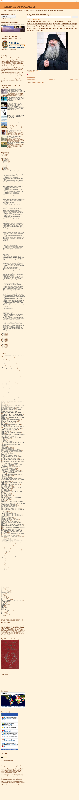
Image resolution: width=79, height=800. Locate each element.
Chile (2, 561)
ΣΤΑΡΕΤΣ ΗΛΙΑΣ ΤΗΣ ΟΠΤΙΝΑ (7, 518)
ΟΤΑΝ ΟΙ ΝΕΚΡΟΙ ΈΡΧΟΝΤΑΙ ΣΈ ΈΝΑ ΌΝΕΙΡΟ (11, 478)
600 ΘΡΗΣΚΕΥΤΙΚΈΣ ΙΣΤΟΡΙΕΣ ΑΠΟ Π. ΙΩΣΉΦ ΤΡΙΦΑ (12, 355)
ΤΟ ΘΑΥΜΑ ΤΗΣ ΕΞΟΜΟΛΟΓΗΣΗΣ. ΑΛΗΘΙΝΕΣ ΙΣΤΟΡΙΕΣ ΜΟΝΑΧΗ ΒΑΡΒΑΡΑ (11, 543)
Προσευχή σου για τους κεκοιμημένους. (9, 505)
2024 (3, 157)
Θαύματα (3, 423)
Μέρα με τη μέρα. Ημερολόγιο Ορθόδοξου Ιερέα (11, 450)
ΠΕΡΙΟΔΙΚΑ (3, 496)
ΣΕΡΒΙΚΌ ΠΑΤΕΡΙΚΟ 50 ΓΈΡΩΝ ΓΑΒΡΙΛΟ (11, 198)
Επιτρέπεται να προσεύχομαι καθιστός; (10, 268)
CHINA (2, 562)
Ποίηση (2, 500)
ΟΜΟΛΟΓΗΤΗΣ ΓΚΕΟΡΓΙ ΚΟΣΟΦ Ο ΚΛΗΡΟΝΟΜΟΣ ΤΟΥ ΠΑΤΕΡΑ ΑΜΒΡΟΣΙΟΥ (12, 475)
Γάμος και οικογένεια (5, 393)
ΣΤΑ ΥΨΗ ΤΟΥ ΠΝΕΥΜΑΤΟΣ (7, 517)
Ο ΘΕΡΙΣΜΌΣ (5, 254)
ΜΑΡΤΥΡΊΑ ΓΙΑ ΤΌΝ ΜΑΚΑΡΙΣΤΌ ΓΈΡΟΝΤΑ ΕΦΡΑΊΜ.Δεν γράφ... (11, 217)
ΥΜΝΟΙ (2, 547)
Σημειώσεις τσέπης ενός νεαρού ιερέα (8, 513)
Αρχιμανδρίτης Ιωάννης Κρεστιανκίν (8, 382)
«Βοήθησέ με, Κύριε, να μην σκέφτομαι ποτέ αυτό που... (13, 295)
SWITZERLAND (4, 604)
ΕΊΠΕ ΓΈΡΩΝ (5, 239)
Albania (2, 552)
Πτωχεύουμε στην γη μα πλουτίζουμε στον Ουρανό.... (13, 226)
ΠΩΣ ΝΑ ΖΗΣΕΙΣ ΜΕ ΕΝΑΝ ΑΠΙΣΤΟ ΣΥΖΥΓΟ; (10, 508)
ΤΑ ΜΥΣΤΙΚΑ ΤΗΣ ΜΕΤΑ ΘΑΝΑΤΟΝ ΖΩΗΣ (9, 535)
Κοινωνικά (3, 446)
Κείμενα (2, 439)
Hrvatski (2, 574)
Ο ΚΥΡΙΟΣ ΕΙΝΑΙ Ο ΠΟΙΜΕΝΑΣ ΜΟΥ (8, 468)
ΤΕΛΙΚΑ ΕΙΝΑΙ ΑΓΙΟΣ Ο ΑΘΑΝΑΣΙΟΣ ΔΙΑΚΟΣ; (11, 319)
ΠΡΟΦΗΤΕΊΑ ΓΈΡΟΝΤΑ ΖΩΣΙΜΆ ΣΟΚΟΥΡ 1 (11, 192)
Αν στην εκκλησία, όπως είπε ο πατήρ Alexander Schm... (13, 257)
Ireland (2, 578)
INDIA (2, 576)
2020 (3, 334)
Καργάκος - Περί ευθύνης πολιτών (9, 273)
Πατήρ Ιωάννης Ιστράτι (5, 489)
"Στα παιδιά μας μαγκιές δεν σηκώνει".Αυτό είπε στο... (13, 186)
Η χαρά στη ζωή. (6, 255)
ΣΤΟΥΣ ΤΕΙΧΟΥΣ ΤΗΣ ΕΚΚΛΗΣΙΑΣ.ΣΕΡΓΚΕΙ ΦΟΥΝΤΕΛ (12, 525)
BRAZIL (2, 559)
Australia (3, 554)
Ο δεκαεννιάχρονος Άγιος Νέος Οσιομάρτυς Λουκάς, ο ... (13, 325)
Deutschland (3, 566)
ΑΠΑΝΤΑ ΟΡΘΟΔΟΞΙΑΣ (19, 6)
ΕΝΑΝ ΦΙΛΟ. (5, 253)
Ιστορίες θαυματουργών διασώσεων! (8, 430)
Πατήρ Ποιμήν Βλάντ (5, 493)
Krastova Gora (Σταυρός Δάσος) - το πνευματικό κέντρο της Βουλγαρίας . (14, 123)
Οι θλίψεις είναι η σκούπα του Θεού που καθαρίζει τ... (13, 263)
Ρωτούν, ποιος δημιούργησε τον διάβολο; (10, 245)
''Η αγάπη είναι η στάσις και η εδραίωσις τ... (11, 210)
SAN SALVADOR (4, 601)
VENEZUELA (4, 609)
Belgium (2, 557)
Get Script (5, 749)
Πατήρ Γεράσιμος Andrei (6, 485)
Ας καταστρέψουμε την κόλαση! (7, 386)
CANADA (3, 560)
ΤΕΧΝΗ (2, 537)
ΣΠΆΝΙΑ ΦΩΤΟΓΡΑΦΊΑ (7, 213)
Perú (2, 594)
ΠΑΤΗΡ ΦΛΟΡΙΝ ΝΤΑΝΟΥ (6, 495)
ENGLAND (3, 569)
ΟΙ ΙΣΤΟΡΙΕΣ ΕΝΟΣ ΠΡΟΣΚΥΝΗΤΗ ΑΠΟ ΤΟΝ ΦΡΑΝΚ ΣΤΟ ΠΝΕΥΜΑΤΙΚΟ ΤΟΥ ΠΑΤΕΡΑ (12, 472)
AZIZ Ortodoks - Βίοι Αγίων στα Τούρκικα (9, 556)
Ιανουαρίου (5, 330)
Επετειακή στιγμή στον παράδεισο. (9, 195)
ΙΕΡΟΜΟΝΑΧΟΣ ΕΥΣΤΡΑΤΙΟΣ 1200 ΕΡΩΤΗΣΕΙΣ (11, 428)
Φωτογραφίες (4, 551)
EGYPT (2, 567)
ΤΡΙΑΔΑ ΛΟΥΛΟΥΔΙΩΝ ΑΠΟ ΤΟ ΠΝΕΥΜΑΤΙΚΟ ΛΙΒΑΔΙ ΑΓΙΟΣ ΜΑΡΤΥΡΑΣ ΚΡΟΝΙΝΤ (12, 545)
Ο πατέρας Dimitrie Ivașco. (8, 244)
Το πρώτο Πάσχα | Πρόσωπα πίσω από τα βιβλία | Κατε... (14, 318)
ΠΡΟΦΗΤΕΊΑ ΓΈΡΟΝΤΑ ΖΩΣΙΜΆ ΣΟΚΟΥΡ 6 (11, 175)
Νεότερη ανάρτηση (31, 79)
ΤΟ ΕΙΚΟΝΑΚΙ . (6, 176)
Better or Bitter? (6, 291)
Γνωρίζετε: (3, 396)
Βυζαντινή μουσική (5, 392)
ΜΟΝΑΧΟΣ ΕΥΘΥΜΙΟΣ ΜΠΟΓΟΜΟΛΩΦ (9, 458)
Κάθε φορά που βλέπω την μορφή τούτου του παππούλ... (14, 304)
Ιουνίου (4, 166)
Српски (2, 612)
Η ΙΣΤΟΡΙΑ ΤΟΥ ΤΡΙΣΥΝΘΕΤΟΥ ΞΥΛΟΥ (9, 129)
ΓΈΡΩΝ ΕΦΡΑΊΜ (6, 172)
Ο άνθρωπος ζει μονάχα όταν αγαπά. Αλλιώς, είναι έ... (13, 314)
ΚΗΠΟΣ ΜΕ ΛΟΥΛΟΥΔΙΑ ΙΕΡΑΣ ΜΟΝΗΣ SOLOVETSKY (12, 442)
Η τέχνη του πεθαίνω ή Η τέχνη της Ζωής (9, 420)
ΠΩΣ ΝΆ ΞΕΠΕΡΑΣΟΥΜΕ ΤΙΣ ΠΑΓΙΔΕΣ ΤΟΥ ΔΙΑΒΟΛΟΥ (12, 509)
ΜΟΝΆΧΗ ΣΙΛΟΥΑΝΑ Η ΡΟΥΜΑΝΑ (9, 185)
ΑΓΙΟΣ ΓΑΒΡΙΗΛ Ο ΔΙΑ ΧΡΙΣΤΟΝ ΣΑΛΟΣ (9, 361)
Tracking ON (14, 749)
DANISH (3, 565)
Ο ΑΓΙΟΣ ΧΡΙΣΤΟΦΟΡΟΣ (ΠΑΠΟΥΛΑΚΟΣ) (9, 463)
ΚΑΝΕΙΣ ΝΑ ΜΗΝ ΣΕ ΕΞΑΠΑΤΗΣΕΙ (8, 436)
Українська (3, 613)
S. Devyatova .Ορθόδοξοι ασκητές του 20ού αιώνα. (11, 600)
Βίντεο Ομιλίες (4, 391)
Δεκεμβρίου (5, 159)
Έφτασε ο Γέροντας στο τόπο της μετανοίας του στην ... (13, 223)
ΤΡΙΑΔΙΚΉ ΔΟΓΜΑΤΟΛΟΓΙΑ (6, 546)
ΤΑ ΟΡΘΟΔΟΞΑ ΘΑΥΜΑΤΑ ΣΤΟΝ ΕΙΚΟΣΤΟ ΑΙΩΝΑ (11, 536)
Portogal (3, 596)
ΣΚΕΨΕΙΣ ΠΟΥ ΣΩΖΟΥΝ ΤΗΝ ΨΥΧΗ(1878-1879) (11, 514)
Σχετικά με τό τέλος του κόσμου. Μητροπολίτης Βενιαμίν (12, 533)
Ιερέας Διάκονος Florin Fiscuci (8, 202)
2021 (3, 333)
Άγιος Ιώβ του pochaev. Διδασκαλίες (8, 363)
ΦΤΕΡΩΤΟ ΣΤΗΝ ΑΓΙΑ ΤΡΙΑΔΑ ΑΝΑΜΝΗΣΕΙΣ (10, 549)
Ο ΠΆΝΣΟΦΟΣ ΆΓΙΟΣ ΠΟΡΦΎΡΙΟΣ (8, 469)
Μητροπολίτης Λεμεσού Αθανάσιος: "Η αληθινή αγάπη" (13, 328)
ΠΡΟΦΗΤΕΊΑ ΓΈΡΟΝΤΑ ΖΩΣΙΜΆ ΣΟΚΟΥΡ (11, 193)
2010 (3, 346)
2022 (3, 332)
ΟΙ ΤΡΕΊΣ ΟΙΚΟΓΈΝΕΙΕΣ (8, 313)
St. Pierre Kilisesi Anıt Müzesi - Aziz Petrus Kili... (12, 326)
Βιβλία (2, 389)
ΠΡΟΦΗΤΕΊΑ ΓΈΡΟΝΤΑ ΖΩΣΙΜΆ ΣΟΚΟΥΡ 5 (11, 177)
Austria (2, 555)
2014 (3, 341)
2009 (3, 347)
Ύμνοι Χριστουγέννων (5, 548)
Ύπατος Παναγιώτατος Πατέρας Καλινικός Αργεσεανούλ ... (14, 199)
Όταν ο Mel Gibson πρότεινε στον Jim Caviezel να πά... (13, 241)
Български (3, 611)
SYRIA (2, 605)
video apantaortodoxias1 (6, 610)
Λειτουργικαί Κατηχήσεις (6, 447)
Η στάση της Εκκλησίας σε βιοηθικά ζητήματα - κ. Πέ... (13, 264)
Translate (11, 18)
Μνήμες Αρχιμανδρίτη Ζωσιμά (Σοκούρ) (9, 455)
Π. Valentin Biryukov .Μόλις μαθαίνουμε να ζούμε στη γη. (12, 479)
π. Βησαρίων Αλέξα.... (7, 222)
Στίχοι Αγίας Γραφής (5, 520)
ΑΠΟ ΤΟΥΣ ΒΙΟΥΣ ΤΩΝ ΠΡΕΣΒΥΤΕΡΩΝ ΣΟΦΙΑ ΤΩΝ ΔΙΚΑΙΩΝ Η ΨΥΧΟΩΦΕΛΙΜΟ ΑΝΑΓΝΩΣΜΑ (12, 376)
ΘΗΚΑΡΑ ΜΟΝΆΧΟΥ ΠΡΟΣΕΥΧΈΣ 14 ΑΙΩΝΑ (10, 424)
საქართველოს (4, 614)
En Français (3, 568)
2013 (3, 342)
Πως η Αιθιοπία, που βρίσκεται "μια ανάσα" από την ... (13, 181)
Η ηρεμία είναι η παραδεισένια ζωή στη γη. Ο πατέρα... (13, 288)
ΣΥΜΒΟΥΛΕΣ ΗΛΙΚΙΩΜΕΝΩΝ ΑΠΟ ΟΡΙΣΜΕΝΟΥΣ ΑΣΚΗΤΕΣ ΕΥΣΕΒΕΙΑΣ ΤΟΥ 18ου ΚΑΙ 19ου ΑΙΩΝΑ (11, 531)
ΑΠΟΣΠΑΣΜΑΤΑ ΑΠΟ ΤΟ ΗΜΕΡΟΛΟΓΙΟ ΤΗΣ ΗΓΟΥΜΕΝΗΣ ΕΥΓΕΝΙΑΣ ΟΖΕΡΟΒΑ (10, 378)
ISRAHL (2, 579)
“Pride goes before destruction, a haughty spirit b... (12, 183)
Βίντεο (2, 390)
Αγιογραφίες (3, 359)
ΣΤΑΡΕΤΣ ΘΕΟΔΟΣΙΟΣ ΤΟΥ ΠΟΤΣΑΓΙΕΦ (9, 519)
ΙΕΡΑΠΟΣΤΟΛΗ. (4, 425)
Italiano (2, 580)
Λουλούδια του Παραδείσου (7, 448)
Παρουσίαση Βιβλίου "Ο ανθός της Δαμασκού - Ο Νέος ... (13, 277)
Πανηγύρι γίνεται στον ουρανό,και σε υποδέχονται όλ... (13, 228)
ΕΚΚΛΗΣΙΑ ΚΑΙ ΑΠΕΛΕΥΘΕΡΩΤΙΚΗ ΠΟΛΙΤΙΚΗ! (12, 278)
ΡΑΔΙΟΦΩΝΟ (4, 511)
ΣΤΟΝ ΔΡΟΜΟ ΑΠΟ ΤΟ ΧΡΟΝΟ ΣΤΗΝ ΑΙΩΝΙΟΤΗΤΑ (12, 524)
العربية (2, 615)
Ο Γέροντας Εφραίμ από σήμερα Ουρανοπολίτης (12, 219)
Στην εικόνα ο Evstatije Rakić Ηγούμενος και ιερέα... (12, 287)
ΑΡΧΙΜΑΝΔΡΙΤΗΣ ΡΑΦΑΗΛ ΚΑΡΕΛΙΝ (9, 385)
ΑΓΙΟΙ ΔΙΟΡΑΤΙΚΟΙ (4, 360)
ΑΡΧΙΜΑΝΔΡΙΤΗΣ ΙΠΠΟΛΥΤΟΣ (7, 381)
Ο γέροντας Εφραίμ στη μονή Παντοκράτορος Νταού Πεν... (14, 171)
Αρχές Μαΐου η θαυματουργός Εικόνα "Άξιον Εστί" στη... (13, 270)
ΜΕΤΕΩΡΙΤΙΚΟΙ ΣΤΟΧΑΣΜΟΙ (7, 453)
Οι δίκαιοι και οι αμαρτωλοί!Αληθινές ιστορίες (10, 470)
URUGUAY (3, 607)
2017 (3, 338)
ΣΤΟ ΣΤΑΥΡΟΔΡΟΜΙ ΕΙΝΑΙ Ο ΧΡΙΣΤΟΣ (9, 521)
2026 (3, 154)
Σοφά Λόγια (32, 71)
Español (2, 570)
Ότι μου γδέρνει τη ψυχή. (7, 249)
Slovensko (3, 602)
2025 (3, 155)
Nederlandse (3, 586)
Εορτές (2, 403)
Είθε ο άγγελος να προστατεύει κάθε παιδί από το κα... (13, 191)
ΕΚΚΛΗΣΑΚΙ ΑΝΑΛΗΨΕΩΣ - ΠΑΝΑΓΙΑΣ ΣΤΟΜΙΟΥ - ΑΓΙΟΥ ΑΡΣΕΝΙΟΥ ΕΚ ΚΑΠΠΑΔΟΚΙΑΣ (15, 116)
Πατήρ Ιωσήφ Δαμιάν (5, 490)
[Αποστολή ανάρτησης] (40, 70)
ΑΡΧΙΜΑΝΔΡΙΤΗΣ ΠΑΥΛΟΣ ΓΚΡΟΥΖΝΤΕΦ (10, 384)
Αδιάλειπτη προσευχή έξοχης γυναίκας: (10, 283)
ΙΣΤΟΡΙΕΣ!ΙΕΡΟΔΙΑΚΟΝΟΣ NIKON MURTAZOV (11, 432)
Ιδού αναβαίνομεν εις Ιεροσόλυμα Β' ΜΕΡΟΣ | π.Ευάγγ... (13, 274)
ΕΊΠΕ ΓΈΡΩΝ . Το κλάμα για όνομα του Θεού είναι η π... (13, 250)
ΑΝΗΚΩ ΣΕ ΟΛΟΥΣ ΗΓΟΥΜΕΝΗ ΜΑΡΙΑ (9, 370)
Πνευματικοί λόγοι (4, 499)
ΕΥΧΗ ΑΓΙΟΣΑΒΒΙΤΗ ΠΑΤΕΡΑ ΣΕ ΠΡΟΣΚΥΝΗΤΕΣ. (14, 131)
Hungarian (3, 575)
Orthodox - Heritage (5, 590)
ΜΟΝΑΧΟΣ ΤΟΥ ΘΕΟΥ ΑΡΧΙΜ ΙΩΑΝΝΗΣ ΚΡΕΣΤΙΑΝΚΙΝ (12, 461)
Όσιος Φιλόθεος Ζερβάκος (6, 477)
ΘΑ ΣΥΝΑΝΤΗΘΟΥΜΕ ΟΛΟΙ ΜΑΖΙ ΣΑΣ (9, 421)
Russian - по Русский (5, 599)
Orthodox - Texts (4, 591)
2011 (3, 345)
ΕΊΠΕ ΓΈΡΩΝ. (5, 203)
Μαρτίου (5, 169)
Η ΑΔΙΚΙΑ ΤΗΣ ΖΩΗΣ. (11, 109)
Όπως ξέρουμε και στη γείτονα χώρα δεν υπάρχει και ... (13, 180)
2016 (3, 339)
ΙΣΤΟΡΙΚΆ (3, 433)
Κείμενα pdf (3, 440)
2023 (3, 158)
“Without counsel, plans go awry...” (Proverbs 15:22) (13, 238)
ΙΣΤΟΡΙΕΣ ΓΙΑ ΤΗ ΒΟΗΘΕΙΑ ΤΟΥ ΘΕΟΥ (9, 429)
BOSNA (2, 558)
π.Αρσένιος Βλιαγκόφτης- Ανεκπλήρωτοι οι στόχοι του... (13, 317)
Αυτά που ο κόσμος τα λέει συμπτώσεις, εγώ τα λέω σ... (13, 301)
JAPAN (2, 581)
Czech (2, 564)
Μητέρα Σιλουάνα (4, 454)
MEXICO (3, 585)
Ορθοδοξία (3, 476)
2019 (3, 335)
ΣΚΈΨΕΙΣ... (5, 201)
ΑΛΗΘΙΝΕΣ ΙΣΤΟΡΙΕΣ (5, 366)
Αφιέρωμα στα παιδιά (5, 388)
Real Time (9, 749)
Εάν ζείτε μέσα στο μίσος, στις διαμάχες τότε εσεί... (12, 256)
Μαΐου (4, 167)
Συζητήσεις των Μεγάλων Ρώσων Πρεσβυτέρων (11, 529)
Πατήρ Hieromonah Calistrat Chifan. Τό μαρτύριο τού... (13, 200)
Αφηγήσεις (3, 387)
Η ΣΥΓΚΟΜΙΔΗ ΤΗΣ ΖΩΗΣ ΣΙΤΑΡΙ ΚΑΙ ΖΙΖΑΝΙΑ (10, 419)
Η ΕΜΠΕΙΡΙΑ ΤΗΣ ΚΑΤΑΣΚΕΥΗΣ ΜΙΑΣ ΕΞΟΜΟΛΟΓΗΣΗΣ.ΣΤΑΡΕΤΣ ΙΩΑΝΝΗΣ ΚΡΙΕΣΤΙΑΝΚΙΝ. (12, 412)
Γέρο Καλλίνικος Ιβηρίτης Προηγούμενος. (10, 267)
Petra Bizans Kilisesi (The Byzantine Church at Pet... (13, 327)
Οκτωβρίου (5, 161)
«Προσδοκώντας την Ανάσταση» (9, 275)
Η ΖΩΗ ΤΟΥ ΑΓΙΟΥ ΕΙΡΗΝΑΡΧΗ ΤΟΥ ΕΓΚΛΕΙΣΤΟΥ (11, 414)
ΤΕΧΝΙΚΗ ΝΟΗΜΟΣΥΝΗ (6, 538)
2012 (3, 344)
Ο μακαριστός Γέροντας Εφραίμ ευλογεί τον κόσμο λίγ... (13, 224)
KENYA (2, 582)
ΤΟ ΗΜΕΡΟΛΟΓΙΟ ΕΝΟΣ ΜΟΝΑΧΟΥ (8, 539)
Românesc (3, 598)
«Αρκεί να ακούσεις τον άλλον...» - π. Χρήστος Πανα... (13, 276)
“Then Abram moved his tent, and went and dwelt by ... (13, 290)
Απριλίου (5, 168)
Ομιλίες (2, 473)
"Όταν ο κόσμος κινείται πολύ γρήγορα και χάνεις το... (13, 248)
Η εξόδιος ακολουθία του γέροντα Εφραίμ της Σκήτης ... (13, 225)
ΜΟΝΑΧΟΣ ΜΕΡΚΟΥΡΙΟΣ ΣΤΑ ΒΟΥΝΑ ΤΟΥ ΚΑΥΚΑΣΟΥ (12, 459)
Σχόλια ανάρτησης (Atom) (39, 82)
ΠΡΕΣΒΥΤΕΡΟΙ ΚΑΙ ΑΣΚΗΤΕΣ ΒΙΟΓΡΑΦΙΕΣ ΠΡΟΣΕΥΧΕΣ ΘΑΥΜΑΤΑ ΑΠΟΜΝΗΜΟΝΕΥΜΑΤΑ (13, 504)
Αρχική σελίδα (52, 79)
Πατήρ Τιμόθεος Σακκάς (6, 494)
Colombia (3, 563)
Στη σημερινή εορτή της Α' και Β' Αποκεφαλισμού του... (13, 247)
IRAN (2, 577)
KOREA (2, 583)
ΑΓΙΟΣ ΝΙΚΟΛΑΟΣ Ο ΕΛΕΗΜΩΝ (7, 364)
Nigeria (2, 588)
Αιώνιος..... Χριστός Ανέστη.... (8, 231)
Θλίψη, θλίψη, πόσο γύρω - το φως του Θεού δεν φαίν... (13, 258)
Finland (2, 572)
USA (2, 608)
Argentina (3, 553)
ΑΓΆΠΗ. (4, 194)
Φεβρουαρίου (5, 329)
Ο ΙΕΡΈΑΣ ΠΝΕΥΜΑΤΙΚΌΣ (8, 312)
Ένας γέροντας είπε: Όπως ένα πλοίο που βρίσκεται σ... (13, 286)
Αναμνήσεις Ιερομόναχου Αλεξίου (8, 369)
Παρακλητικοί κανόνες (5, 481)
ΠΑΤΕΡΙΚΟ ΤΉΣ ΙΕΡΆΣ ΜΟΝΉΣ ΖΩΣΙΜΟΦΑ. (10, 484)
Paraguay (3, 593)
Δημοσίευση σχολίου (31, 77)
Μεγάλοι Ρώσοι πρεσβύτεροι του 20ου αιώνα (10, 449)
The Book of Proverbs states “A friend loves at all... (12, 182)
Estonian (3, 571)
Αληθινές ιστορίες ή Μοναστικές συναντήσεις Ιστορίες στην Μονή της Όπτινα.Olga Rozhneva (12, 368)
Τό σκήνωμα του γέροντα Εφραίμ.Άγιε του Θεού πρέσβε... (14, 227)
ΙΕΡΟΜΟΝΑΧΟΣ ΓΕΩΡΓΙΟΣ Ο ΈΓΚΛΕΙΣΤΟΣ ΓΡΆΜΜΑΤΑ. (13, 426)
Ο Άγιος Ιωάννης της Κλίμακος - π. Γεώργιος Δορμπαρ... (13, 279)
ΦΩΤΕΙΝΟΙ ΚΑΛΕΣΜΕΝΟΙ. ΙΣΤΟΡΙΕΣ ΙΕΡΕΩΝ (10, 550)
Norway (2, 589)
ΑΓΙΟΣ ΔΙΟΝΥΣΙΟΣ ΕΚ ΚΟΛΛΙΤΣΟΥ (8, 362)
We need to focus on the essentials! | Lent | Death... (12, 269)
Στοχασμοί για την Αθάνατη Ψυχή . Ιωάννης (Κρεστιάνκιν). (13, 527)
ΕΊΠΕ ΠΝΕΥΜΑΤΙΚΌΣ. (7, 280)
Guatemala (3, 573)
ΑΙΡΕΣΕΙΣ (3, 365)
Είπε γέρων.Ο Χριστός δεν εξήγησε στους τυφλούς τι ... (13, 212)
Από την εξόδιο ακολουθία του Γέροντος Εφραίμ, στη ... (13, 170)
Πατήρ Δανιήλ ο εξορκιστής (6, 486)
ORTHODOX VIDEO (5, 592)
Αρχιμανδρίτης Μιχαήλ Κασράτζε (8, 383)
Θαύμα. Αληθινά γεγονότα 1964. (7, 422)
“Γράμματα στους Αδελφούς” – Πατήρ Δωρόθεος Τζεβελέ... (14, 237)
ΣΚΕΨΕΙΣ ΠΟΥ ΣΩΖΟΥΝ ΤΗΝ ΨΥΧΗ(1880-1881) (11, 515)
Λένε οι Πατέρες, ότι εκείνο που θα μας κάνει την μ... (12, 211)
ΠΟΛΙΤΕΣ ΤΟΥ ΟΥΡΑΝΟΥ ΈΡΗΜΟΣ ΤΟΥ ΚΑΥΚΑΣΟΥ (12, 501)
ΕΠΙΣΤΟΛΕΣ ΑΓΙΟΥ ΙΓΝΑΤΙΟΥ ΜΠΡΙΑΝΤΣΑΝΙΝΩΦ (11, 407)
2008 (3, 349)
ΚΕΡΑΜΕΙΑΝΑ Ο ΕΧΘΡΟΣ (6, 441)
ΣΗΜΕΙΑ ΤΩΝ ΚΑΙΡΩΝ (5, 512)
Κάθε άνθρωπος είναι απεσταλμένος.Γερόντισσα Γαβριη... (14, 300)
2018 (3, 336)
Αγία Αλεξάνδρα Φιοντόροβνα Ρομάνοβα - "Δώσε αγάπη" (13, 204)
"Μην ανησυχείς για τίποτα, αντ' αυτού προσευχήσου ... (13, 309)
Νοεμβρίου (5, 160)
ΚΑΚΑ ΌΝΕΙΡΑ (5, 311)
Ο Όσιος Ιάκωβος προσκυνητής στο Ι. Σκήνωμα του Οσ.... (14, 271)
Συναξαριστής (4, 532)
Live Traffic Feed (10, 714)
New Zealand (4, 587)
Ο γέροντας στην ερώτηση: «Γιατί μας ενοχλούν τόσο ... (13, 262)
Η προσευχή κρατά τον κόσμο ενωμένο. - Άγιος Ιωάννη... (13, 246)
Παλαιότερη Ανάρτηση (73, 79)
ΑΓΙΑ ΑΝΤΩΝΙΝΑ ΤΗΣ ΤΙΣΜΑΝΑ (7, 357)
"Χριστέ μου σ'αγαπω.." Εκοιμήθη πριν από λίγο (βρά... (13, 232)
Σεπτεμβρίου (5, 162)
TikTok (2, 606)
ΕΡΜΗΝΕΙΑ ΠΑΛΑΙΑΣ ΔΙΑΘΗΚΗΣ (8, 408)
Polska (2, 595)
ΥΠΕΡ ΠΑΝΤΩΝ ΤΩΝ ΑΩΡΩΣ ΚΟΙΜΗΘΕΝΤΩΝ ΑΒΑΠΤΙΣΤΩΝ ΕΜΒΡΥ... (12, 308)
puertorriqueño (4, 597)
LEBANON (3, 584)
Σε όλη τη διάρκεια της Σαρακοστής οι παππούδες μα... (13, 259)
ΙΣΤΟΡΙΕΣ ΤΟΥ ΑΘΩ (5, 431)
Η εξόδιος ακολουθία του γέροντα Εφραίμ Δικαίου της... (13, 174)
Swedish (3, 603)
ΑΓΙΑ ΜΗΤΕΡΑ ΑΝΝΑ (5, 358)
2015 (3, 340)
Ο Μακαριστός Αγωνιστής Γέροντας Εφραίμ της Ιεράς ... (13, 218)
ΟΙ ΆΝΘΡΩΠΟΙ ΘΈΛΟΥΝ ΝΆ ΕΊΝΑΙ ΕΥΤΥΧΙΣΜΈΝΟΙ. (13, 294)
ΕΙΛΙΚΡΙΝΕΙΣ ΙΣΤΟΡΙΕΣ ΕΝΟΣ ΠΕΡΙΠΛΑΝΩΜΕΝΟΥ (11, 401)
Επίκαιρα (3, 404)
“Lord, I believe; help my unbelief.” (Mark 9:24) (11, 289)
